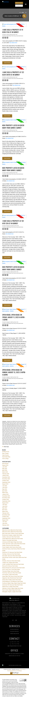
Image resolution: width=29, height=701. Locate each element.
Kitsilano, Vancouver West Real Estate (8, 432)
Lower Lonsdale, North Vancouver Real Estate (13, 564)
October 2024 (5, 499)
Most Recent (5, 463)
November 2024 (6, 497)
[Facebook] (13, 620)
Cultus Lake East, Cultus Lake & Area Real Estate (13, 543)
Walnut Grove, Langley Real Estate (10, 586)
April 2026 (4, 470)
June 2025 (4, 487)
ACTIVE (20, 12)
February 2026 (5, 473)
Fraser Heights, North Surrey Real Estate (9, 428)
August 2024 (5, 503)
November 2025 (6, 478)
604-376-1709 (19, 5)
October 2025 (5, 480)
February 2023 (5, 525)
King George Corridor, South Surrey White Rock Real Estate (14, 431)
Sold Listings (5, 458)
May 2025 (4, 489)
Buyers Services (14, 629)
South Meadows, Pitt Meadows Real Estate (12, 581)
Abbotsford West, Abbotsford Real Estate (12, 531)
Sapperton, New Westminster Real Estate (12, 578)
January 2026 (5, 475)
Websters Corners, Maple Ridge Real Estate (12, 443)
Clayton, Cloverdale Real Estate (9, 540)
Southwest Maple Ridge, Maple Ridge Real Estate (18, 440)
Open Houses (5, 455)
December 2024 (6, 496)
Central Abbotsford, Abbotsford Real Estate (12, 424)
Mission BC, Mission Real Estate (10, 566)
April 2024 (4, 509)
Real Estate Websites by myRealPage (14, 670)
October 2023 (5, 516)
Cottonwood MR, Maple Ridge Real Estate (12, 542)
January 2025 (5, 494)
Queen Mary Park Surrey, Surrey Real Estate (14, 35)
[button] (19, 3)
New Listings (5, 453)
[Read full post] (14, 26)
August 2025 (5, 484)
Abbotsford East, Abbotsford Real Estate (13, 421)
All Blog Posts (5, 451)
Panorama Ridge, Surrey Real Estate (15, 436)
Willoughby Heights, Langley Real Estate (15, 444)
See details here (13, 42)
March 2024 (5, 511)
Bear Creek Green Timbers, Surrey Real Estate (18, 422)
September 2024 (6, 501)
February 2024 (5, 513)
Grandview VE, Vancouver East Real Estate (17, 429)
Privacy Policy (22, 669)
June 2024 (4, 506)
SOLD (26, 12)
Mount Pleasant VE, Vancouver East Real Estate (13, 435)
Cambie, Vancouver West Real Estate (11, 537)
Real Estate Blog (6, 456)
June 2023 (4, 523)
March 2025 (5, 492)
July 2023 (4, 521)
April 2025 (4, 491)
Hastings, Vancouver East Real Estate (8, 430)
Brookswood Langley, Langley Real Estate (9, 423)
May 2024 (4, 508)
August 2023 (5, 520)
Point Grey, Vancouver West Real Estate (11, 572)
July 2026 (4, 466)
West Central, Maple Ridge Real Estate (11, 590)
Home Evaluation (14, 633)
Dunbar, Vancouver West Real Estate (19, 427)
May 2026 (4, 468)
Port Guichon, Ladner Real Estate (17, 437)
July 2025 (4, 485)
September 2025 (6, 482)
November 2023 (6, 514)
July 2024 (4, 504)
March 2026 (5, 472)
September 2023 (6, 518)
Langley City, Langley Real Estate (20, 432)
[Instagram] (16, 620)
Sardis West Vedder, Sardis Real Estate (11, 439)
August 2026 (5, 465)
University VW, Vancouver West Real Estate (12, 585)
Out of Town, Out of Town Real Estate (11, 569)
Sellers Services (14, 631)
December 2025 (6, 477)
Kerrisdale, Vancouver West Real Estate (11, 555)
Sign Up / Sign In (19, 2)
